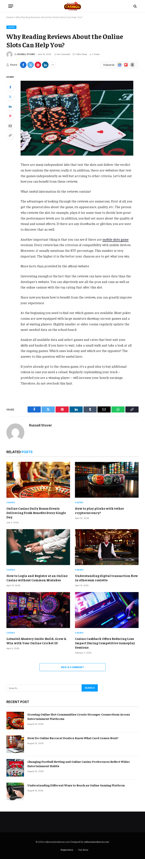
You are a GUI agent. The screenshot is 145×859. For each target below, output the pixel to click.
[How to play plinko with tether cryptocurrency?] (107, 480)
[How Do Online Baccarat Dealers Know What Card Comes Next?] (15, 744)
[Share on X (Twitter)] (30, 65)
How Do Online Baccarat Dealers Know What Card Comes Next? (72, 738)
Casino (11, 27)
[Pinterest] (10, 116)
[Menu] (10, 6)
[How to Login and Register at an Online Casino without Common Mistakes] (38, 547)
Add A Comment (72, 667)
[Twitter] (10, 97)
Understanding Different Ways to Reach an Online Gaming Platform (76, 785)
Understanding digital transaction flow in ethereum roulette (106, 578)
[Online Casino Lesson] (72, 6)
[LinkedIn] (10, 106)
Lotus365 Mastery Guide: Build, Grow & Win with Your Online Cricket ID (36, 640)
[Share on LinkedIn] (45, 65)
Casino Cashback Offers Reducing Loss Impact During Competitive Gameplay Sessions (105, 642)
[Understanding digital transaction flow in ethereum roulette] (107, 547)
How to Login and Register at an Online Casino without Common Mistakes (37, 578)
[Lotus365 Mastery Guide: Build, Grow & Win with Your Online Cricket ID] (38, 610)
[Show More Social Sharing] (52, 65)
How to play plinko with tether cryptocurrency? (99, 510)
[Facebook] (10, 87)
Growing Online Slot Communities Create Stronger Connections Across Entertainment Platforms (78, 716)
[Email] (10, 125)
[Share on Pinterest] (38, 65)
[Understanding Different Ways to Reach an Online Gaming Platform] (15, 791)
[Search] (135, 6)
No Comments (63, 54)
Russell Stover (26, 54)
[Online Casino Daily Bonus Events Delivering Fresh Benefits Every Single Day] (38, 480)
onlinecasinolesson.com (96, 841)
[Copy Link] (10, 135)
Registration (67, 849)
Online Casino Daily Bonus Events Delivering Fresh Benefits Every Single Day (36, 512)
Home (9, 17)
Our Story (83, 849)
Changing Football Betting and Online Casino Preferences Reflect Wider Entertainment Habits (78, 764)
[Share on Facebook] (23, 65)
